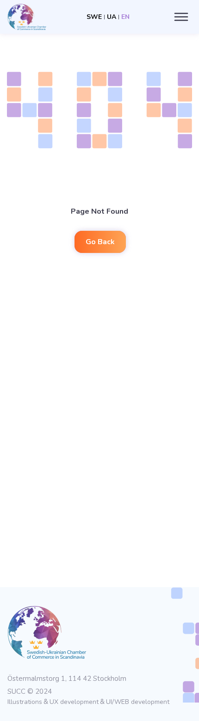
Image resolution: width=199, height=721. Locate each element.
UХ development (74, 701)
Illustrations (24, 701)
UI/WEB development (137, 701)
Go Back (100, 242)
